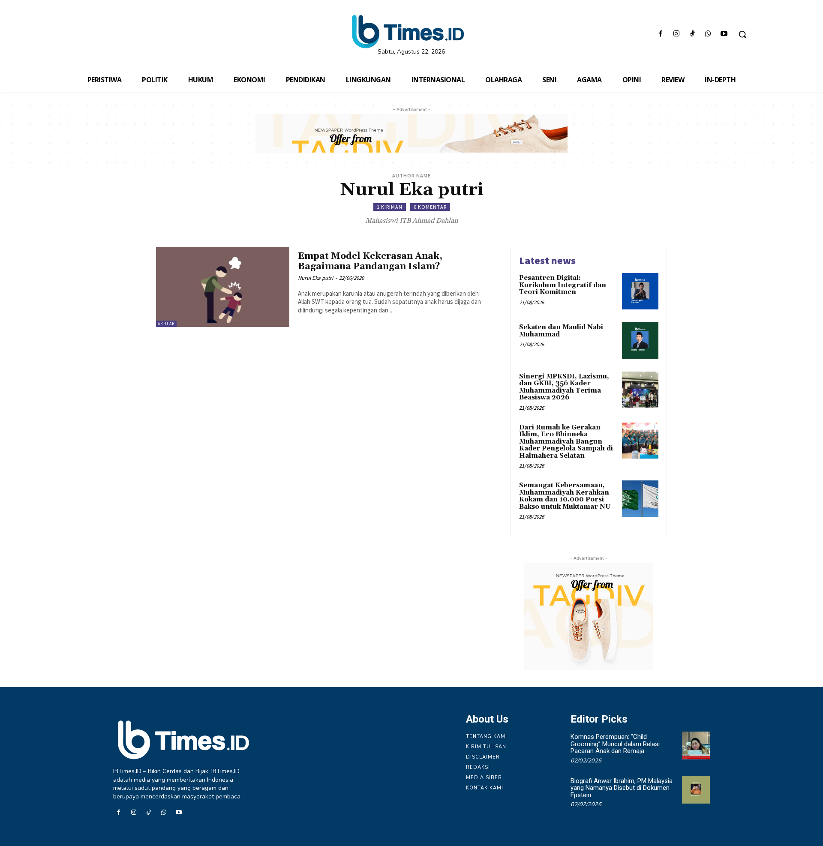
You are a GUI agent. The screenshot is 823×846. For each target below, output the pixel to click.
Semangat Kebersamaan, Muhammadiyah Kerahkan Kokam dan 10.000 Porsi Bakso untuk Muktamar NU (565, 496)
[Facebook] (660, 34)
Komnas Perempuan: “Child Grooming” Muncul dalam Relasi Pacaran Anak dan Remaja (615, 744)
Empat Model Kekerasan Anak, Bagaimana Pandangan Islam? (370, 261)
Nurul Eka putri (315, 278)
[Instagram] (676, 34)
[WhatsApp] (708, 34)
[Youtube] (724, 34)
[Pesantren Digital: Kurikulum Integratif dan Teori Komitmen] (640, 291)
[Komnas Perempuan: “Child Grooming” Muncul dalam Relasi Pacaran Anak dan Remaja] (696, 745)
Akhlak (166, 324)
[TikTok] (692, 34)
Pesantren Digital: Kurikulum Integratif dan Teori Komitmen (562, 285)
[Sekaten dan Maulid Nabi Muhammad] (640, 340)
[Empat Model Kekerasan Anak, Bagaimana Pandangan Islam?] (222, 287)
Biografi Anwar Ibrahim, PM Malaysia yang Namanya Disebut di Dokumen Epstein (622, 788)
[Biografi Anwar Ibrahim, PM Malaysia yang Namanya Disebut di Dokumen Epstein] (696, 790)
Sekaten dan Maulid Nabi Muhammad (561, 331)
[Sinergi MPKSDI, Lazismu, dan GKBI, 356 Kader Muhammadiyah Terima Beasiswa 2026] (640, 390)
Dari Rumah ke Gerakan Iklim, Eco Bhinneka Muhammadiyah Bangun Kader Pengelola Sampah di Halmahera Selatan (566, 441)
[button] (742, 34)
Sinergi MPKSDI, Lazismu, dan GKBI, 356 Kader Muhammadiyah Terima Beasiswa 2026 (564, 387)
